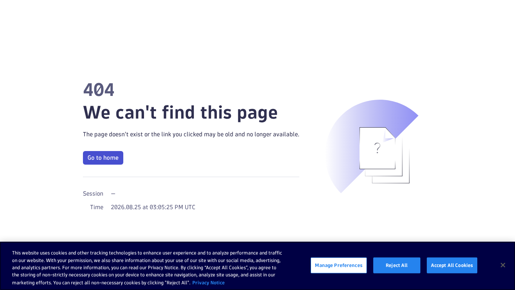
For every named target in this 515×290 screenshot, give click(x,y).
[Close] (503, 265)
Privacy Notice (208, 282)
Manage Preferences (338, 265)
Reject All (397, 265)
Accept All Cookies (452, 265)
